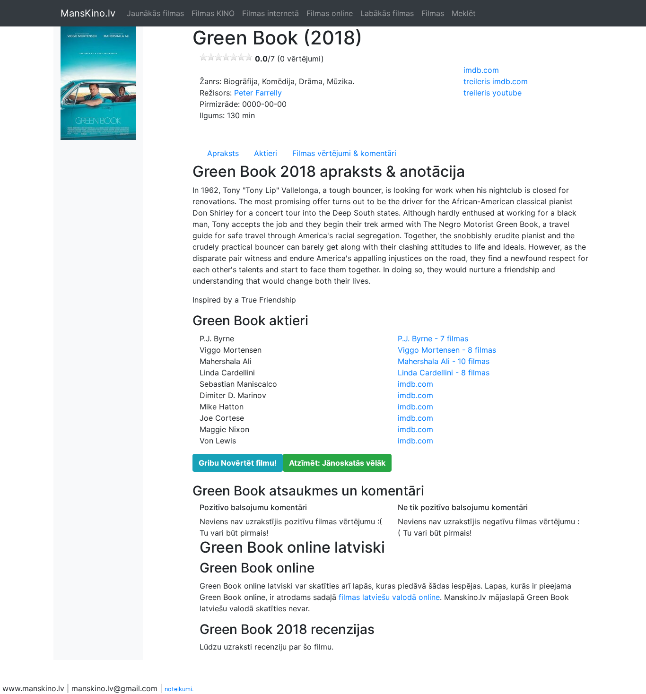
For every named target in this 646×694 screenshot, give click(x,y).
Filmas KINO (213, 13)
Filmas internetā (270, 13)
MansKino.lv (88, 13)
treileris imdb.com (495, 81)
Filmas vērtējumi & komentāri (344, 153)
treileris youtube (492, 92)
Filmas (432, 13)
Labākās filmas (387, 13)
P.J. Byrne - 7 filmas (433, 338)
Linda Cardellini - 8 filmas (443, 372)
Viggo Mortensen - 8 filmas (447, 350)
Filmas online (329, 13)
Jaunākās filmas (155, 13)
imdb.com (481, 70)
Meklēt (464, 13)
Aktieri (265, 153)
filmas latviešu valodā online (389, 597)
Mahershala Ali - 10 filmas (443, 361)
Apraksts (223, 153)
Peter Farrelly (258, 92)
